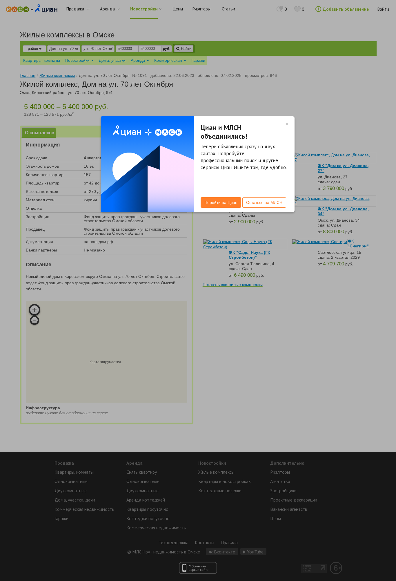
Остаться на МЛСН (264, 202)
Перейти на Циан (220, 202)
